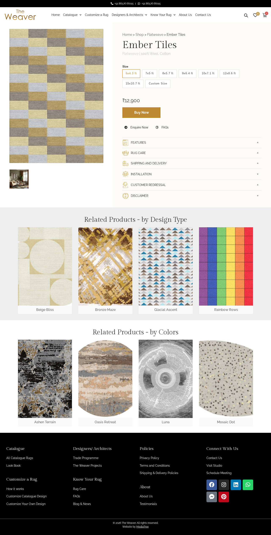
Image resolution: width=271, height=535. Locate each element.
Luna (166, 422)
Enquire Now (139, 127)
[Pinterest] (223, 497)
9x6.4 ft (187, 73)
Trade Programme (85, 458)
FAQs (165, 127)
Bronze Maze (105, 310)
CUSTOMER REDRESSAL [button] (148, 185)
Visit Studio (214, 465)
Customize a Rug (96, 15)
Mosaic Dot (226, 422)
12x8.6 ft (229, 73)
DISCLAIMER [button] (139, 195)
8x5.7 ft (167, 73)
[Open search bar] (246, 15)
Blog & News (82, 504)
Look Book (13, 465)
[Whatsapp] (248, 485)
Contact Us (203, 15)
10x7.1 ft (208, 73)
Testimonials (148, 504)
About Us (185, 15)
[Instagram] (223, 485)
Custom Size (158, 83)
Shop (140, 35)
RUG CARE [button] (138, 153)
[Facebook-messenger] (211, 497)
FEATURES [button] (138, 142)
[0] (255, 15)
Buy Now (141, 112)
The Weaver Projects (87, 465)
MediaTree (142, 526)
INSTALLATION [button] (141, 174)
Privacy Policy (149, 458)
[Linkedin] (236, 485)
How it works (15, 489)
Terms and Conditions (155, 465)
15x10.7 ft (133, 83)
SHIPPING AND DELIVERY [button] (149, 163)
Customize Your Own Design (26, 504)
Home (55, 15)
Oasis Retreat (105, 422)
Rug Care (79, 489)
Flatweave (155, 35)
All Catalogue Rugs (19, 458)
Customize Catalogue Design (26, 496)
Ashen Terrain (45, 422)
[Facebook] (211, 485)
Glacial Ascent (165, 310)
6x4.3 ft (131, 73)
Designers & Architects (127, 15)
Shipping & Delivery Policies (159, 473)
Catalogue (70, 15)
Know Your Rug (161, 15)
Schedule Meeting (219, 473)
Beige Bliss (45, 310)
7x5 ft (149, 73)
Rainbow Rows (226, 310)
